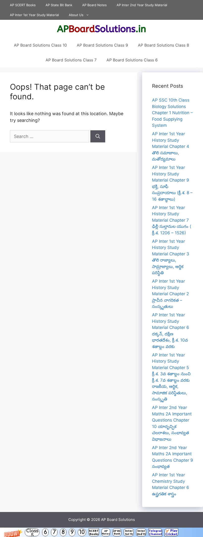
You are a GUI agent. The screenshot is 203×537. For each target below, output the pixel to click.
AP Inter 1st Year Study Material (34, 15)
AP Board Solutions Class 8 (163, 45)
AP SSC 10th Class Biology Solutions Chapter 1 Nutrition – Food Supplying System (172, 113)
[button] (101, 532)
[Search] (97, 136)
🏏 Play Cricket (171, 532)
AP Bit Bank (117, 532)
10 (82, 532)
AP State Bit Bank (59, 5)
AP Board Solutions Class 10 (40, 45)
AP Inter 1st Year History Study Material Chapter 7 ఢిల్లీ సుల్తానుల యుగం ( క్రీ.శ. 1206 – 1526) (171, 220)
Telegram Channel (155, 532)
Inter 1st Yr (129, 532)
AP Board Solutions (118, 519)
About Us (76, 15)
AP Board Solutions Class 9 (102, 45)
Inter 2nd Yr (141, 532)
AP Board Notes (94, 5)
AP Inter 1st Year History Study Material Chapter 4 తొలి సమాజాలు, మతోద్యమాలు (170, 146)
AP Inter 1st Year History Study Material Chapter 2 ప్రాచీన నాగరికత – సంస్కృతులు (170, 294)
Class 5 (32, 532)
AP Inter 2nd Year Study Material (142, 5)
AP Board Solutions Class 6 (132, 59)
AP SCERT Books (23, 5)
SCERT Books (94, 532)
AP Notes (106, 532)
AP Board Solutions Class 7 (71, 59)
